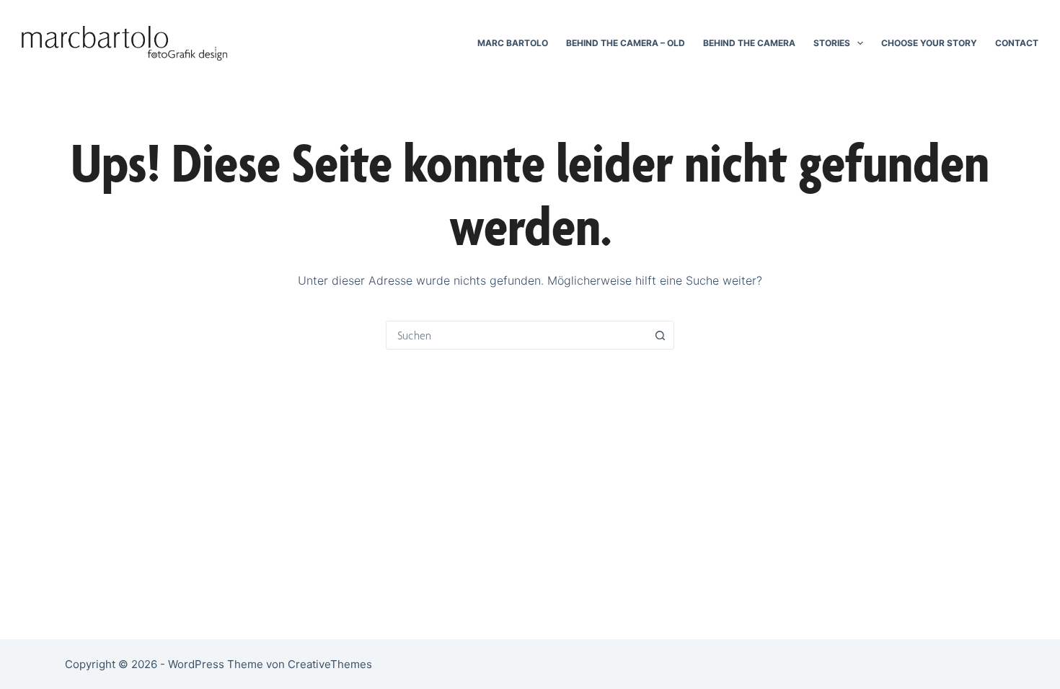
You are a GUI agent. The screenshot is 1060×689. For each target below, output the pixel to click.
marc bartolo (512, 42)
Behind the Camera (749, 42)
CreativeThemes (330, 664)
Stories (831, 42)
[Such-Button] (659, 335)
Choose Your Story (929, 42)
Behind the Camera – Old (625, 42)
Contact (1016, 42)
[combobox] (516, 335)
